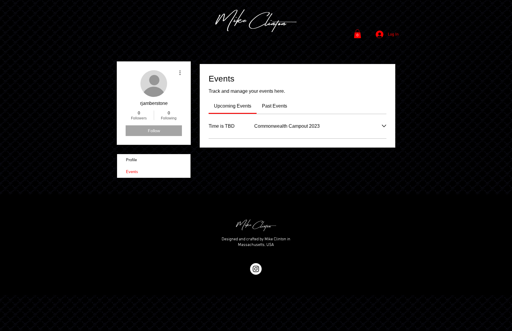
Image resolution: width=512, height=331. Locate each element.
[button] (357, 33)
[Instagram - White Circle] (256, 269)
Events (132, 172)
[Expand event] (384, 126)
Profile (131, 160)
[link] (232, 105)
